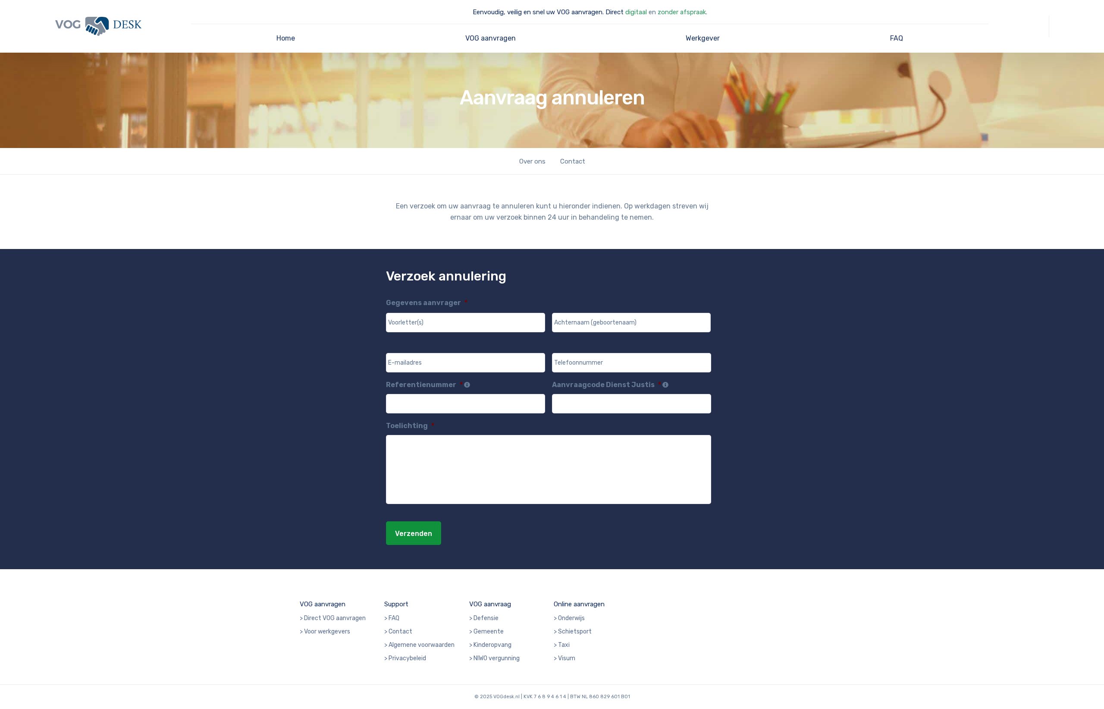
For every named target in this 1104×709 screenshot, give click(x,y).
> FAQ (391, 618)
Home (285, 38)
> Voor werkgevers (325, 631)
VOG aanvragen (490, 38)
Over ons (532, 161)
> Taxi (562, 645)
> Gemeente (486, 631)
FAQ (896, 38)
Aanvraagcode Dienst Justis (606, 385)
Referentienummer (424, 385)
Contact (572, 161)
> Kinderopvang (490, 645)
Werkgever (703, 38)
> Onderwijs (569, 618)
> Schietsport (573, 631)
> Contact (398, 631)
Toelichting (410, 426)
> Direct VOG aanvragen (333, 618)
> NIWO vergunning (494, 658)
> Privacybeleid (405, 658)
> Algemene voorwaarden (419, 645)
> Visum (564, 658)
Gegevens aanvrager (426, 303)
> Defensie (484, 618)
